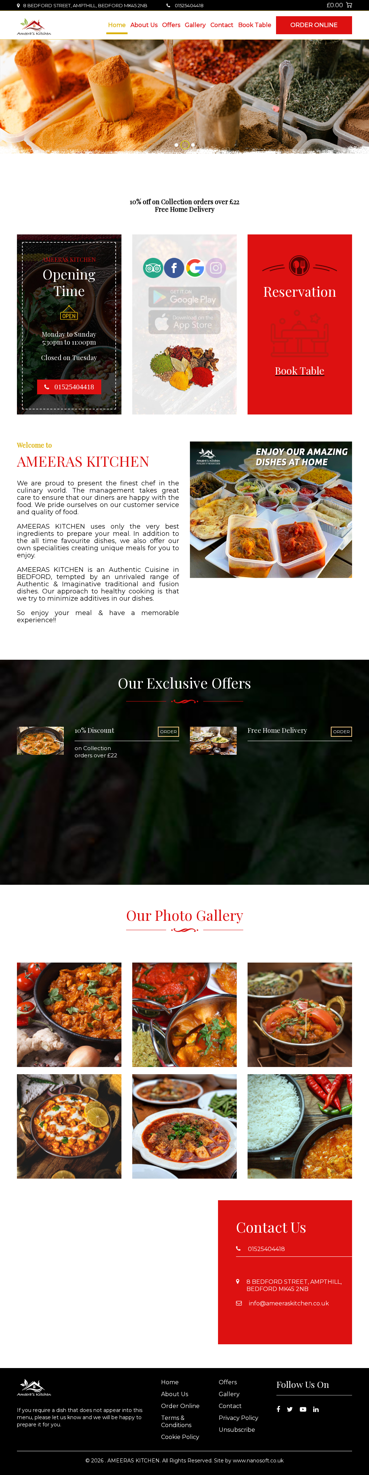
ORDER (168, 731)
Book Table (254, 25)
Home (117, 25)
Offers (171, 25)
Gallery (195, 25)
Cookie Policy (180, 1437)
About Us (143, 25)
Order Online (314, 25)
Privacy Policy (238, 1418)
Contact (222, 25)
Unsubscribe (237, 1429)
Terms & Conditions (176, 1422)
